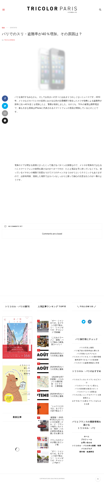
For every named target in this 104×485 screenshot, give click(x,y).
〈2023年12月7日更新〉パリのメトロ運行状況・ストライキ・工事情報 (56, 381)
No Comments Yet (15, 226)
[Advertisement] (58, 139)
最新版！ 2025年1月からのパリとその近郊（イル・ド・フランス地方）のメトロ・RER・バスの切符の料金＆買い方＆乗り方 (57, 426)
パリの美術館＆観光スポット (86, 388)
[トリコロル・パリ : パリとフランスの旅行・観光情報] (52, 10)
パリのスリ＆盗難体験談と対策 (86, 363)
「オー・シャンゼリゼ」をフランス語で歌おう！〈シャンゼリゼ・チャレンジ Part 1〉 (56, 457)
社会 (3, 27)
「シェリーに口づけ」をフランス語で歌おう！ (56, 408)
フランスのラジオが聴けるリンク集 (56, 442)
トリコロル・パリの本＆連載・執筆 (86, 445)
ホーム (86, 436)
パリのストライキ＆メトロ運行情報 (86, 357)
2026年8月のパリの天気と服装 (56, 354)
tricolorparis (9, 40)
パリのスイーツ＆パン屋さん (86, 385)
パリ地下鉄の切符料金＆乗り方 (86, 350)
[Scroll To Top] (98, 479)
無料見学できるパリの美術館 (86, 360)
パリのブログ (86, 448)
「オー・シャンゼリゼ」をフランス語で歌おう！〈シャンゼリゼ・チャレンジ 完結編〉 (56, 327)
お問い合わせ (86, 442)
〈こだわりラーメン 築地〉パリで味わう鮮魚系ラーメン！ (56, 341)
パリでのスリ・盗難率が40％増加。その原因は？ (42, 34)
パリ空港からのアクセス (87, 353)
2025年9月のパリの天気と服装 (56, 395)
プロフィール (86, 439)
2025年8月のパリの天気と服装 (56, 368)
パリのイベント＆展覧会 (87, 392)
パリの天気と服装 (86, 347)
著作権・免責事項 (86, 452)
